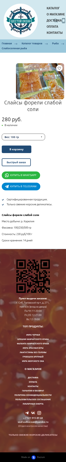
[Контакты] (63, 20)
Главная (7, 43)
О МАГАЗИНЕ (56, 14)
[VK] (33, 413)
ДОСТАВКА (54, 20)
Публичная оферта (33, 403)
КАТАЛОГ (53, 8)
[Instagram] (39, 413)
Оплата (33, 382)
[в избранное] (59, 68)
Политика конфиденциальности (33, 395)
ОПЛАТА (52, 27)
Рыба (55, 43)
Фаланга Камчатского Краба (33, 343)
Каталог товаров (32, 43)
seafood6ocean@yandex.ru (33, 421)
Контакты (33, 386)
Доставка (33, 377)
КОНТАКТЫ (55, 33)
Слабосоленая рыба (14, 48)
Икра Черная (33, 334)
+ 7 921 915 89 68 (33, 418)
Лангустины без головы (33, 352)
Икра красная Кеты (33, 348)
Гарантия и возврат (33, 390)
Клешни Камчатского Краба (33, 339)
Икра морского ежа (33, 361)
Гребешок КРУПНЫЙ (33, 356)
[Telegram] (27, 413)
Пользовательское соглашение (33, 399)
